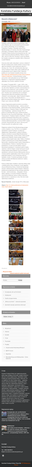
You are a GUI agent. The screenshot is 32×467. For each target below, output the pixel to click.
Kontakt (7, 335)
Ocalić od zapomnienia (11, 298)
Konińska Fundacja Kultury (16, 11)
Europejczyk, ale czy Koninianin (13, 292)
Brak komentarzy (16, 21)
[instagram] (3, 455)
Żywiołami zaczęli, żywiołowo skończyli (15, 305)
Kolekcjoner (8, 295)
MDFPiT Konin (9, 350)
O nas (6, 338)
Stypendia (8, 354)
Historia (7, 331)
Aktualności (4, 268)
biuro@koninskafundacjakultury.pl (16, 5)
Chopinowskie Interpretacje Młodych (15, 347)
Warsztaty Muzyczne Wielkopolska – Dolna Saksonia (17, 357)
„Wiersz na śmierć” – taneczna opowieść (15, 301)
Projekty (7, 344)
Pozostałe (7, 341)
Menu (2, 14)
